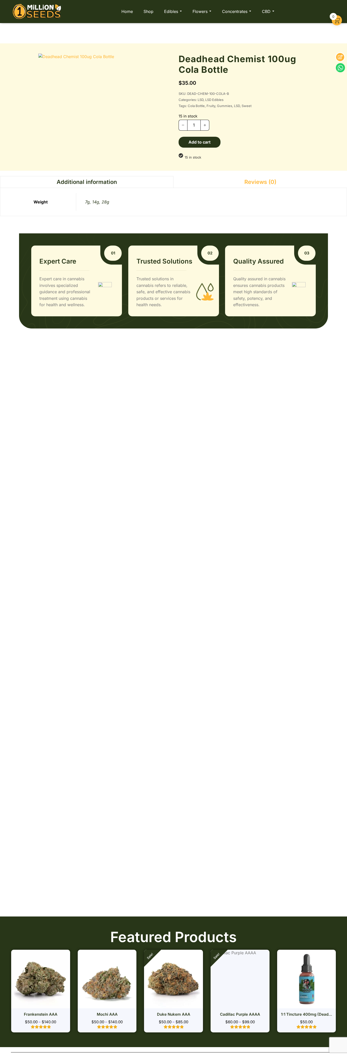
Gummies (224, 106)
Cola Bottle (196, 106)
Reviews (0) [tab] (260, 182)
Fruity (211, 106)
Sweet (246, 106)
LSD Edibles (214, 100)
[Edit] (340, 57)
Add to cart (199, 142)
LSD (200, 100)
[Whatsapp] (340, 67)
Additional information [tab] (87, 182)
